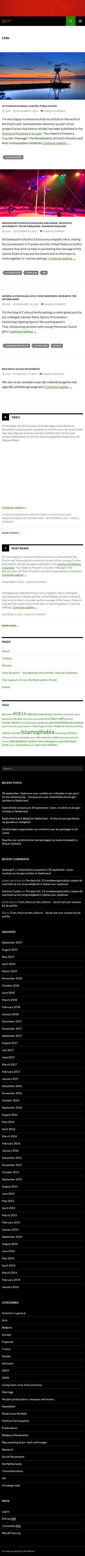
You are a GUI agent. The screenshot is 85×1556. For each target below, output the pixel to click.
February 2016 (11, 1143)
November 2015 (12, 1165)
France (6, 1349)
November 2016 (12, 1093)
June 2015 (8, 1193)
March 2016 (9, 1136)
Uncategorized (11, 1485)
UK (4, 1478)
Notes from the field (14, 1413)
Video (15, 417)
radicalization (18, 741)
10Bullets (32, 714)
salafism (33, 741)
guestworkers (25, 726)
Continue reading (56, 143)
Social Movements (27, 368)
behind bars (46, 714)
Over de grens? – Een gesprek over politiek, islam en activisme (39, 672)
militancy (71, 733)
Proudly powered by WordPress (18, 1551)
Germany (7, 1363)
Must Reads (20, 548)
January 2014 (10, 1287)
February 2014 (11, 1279)
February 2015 (11, 1222)
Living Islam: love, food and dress (35, 295)
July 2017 (8, 1050)
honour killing (75, 726)
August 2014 (10, 1244)
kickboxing (41, 345)
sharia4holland (67, 741)
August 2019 (10, 949)
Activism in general (15, 105)
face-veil (57, 718)
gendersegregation (17, 345)
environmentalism (41, 719)
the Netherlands (29, 226)
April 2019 (8, 964)
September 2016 (12, 1107)
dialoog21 (8, 869)
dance (77, 714)
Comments (11, 1525)
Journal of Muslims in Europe (22, 133)
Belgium (7, 1327)
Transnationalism (54, 226)
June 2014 (8, 1251)
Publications (48, 105)
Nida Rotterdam (43, 737)
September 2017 (12, 1035)
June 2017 (8, 1057)
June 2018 (8, 992)
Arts (4, 1320)
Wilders (53, 744)
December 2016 (12, 1086)
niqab (55, 737)
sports (57, 345)
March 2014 (9, 1272)
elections (28, 719)
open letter (65, 737)
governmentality (10, 726)
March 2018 (9, 1000)
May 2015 (8, 1200)
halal (35, 726)
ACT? (6, 21)
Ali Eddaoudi (13, 272)
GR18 (5, 1377)
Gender (7, 295)
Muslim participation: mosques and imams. (30, 223)
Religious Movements (15, 1435)
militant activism (10, 737)
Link (7, 110)
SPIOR (5, 745)
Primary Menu (80, 21)
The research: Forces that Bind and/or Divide (29, 679)
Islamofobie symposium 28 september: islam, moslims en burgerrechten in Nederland (38, 871)
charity (58, 714)
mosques (24, 737)
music (33, 737)
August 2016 (10, 1114)
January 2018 (10, 1014)
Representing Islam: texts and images (24, 1442)
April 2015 (8, 1208)
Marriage (7, 1392)
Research (65, 295)
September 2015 (12, 1179)
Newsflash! (9, 1406)
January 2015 (10, 1229)
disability (18, 719)
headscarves (61, 726)
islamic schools (11, 733)
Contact (7, 658)
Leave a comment (55, 110)
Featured (7, 1341)
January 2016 (10, 1150)
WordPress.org (11, 1533)
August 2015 (10, 1186)
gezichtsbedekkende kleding (66, 722)
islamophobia (13, 157)
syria (32, 745)
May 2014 (8, 1258)
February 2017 (11, 1071)
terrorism (41, 744)
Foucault (25, 722)
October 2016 (10, 1100)
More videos (11, 532)
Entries (9, 1518)
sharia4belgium (47, 741)
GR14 (5, 1370)
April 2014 (8, 1265)
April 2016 (8, 1129)
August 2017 (10, 1043)
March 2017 (9, 1064)
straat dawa (22, 744)
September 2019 (12, 942)
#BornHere (7, 714)
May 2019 (8, 956)
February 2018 (11, 1007)
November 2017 (12, 1028)
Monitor (7, 665)
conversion (68, 714)
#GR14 (19, 713)
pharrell (74, 737)
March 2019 (9, 971)
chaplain (31, 272)
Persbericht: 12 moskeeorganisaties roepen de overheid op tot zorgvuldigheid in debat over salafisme (42, 882)
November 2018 (12, 978)
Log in (5, 1511)
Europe (34, 105)
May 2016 (8, 1122)
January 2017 (10, 1078)
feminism (68, 719)
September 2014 (12, 1236)
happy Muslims (46, 726)
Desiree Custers (12, 891)
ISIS (44, 272)
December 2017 (12, 1021)
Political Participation (15, 1420)
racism (5, 741)
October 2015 (10, 1172)
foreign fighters (11, 722)
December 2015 (12, 1157)
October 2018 (10, 985)
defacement (7, 719)
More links (10, 625)
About (6, 651)
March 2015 (9, 1215)
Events (6, 687)
